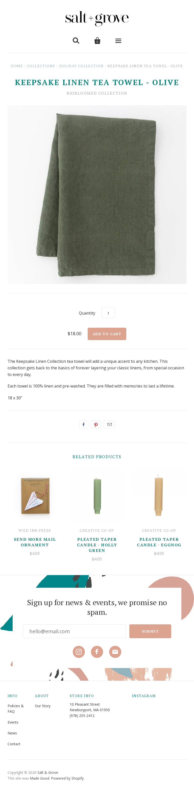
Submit (150, 631)
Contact (14, 743)
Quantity (87, 313)
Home (17, 65)
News (12, 733)
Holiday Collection (81, 65)
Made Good (39, 778)
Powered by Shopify (67, 778)
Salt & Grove (47, 772)
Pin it (96, 424)
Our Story (43, 705)
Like (83, 424)
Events (13, 722)
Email (109, 424)
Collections (41, 65)
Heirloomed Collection (97, 93)
